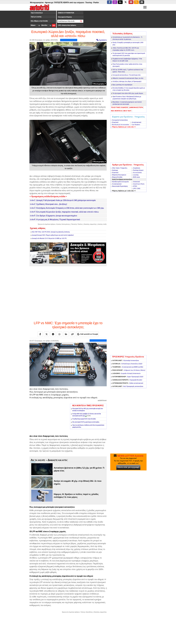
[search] (81, 21)
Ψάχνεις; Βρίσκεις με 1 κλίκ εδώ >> (124, 191)
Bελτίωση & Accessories (120, 124)
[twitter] (125, 2)
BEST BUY (127, 111)
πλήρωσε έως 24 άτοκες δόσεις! (128, 370)
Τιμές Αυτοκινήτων (37, 13)
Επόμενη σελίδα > (59, 196)
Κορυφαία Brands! (127, 380)
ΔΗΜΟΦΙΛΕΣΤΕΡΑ (136, 107)
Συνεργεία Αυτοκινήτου (120, 120)
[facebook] (109, 2)
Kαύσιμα (115, 170)
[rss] (136, 2)
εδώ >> (124, 127)
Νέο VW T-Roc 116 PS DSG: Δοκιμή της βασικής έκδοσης (51, 232)
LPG (134, 188)
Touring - (76, 2)
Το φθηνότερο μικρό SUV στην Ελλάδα (84, 419)
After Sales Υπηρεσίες (119, 168)
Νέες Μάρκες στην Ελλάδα (39, 21)
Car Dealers (136, 124)
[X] (46, 334)
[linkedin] (120, 2)
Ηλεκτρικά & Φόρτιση (65, 17)
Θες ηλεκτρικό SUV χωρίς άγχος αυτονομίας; (85, 422)
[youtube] (131, 2)
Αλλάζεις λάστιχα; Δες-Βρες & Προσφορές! (127, 81)
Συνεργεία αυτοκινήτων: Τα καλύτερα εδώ (127, 75)
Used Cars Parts (138, 184)
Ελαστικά (115, 122)
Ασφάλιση (136, 168)
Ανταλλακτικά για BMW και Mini (127, 367)
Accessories (137, 172)
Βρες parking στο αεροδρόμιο (122, 85)
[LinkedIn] (66, 334)
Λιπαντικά (136, 182)
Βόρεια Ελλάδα (117, 177)
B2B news (136, 177)
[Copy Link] (72, 334)
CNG (138, 188)
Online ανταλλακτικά (127, 383)
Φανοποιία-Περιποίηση (120, 186)
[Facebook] (40, 334)
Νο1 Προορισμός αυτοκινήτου (127, 386)
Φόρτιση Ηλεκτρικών (119, 175)
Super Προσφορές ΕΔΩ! (127, 377)
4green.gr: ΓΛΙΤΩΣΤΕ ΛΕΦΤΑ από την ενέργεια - (51, 2)
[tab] (120, 107)
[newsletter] (141, 2)
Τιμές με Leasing (36, 17)
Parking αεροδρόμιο (88, 2)
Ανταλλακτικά (136, 122)
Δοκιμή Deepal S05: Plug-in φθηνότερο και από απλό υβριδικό (53, 235)
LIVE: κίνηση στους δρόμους (67, 25)
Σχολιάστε (102, 40)
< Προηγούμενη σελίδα (40, 196)
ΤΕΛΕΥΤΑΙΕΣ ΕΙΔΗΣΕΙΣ (119, 107)
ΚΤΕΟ (135, 186)
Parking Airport (138, 170)
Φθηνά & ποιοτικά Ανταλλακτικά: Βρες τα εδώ (128, 78)
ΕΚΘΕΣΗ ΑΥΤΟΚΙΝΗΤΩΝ (66, 13)
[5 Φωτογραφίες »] (68, 64)
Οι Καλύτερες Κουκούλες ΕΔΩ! (127, 364)
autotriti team (102, 400)
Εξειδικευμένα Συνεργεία (120, 182)
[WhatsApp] (59, 334)
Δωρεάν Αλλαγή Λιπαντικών (126, 373)
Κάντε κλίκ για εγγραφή (128, 467)
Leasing (135, 175)
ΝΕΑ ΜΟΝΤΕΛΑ (116, 111)
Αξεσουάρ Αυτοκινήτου (125, 360)
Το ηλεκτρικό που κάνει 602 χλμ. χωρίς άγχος (128, 93)
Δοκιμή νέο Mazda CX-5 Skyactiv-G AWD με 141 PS (49, 238)
